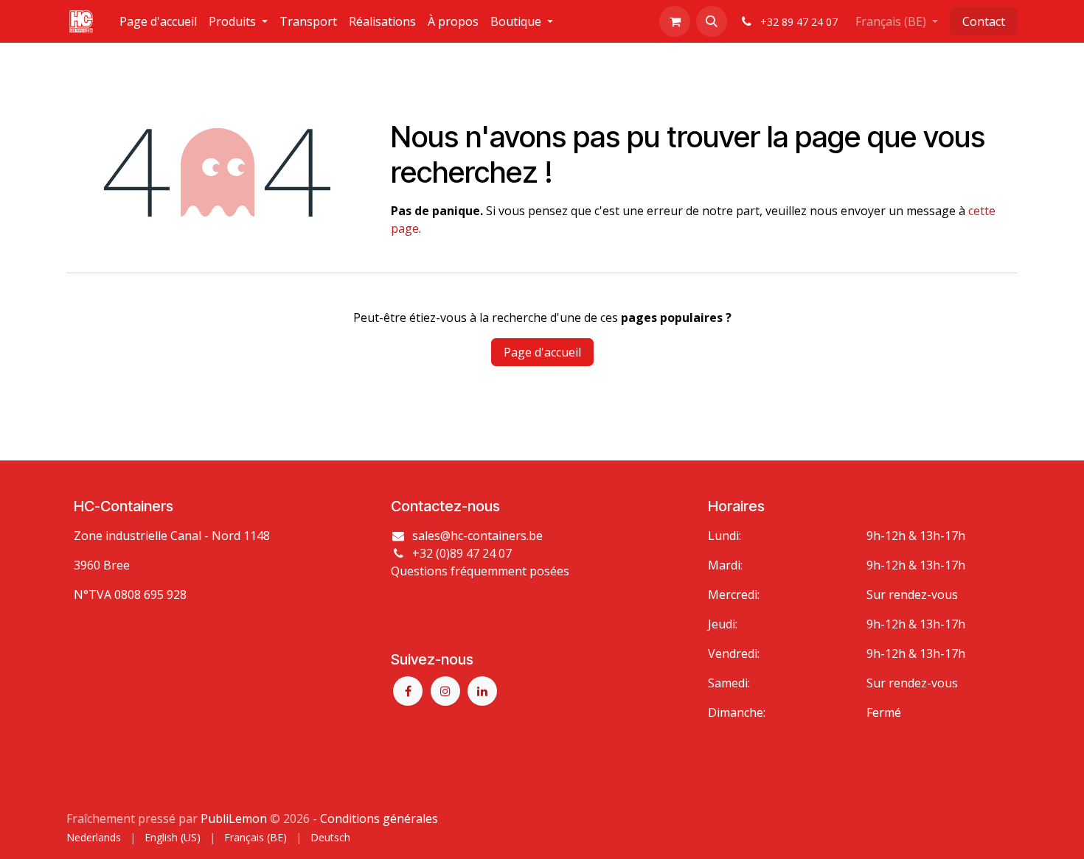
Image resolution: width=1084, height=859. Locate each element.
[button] (711, 21)
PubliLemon (234, 818)
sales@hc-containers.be (477, 535)
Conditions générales (379, 818)
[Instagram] (445, 691)
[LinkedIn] (482, 691)
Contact (983, 21)
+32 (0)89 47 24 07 (462, 553)
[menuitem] (158, 21)
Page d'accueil (542, 352)
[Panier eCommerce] (674, 21)
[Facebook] (408, 691)
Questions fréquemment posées (480, 571)
